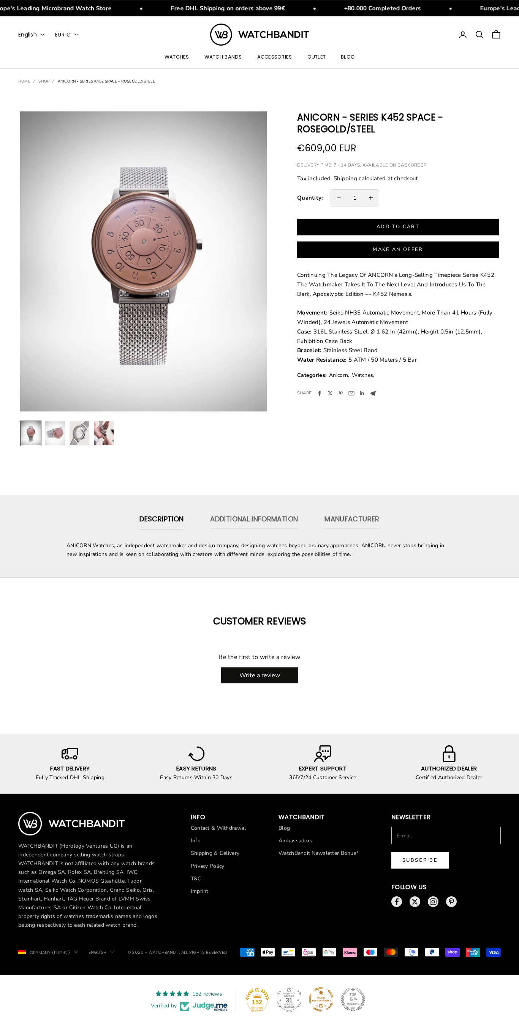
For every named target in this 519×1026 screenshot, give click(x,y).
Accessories (274, 56)
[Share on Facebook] (319, 393)
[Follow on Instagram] (433, 901)
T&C (196, 878)
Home (24, 81)
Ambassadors (295, 840)
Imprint (200, 891)
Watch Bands (223, 56)
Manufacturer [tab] (351, 519)
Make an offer (398, 249)
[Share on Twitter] (330, 393)
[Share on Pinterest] (341, 393)
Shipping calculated (360, 178)
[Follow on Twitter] (415, 901)
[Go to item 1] (30, 433)
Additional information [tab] (254, 519)
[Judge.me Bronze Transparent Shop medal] (321, 999)
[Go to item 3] (79, 433)
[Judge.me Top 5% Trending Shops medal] (353, 999)
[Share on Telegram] (373, 393)
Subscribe (420, 860)
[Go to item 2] (55, 433)
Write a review (259, 675)
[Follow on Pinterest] (451, 901)
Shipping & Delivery (215, 853)
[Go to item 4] (103, 433)
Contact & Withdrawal (218, 828)
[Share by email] (351, 393)
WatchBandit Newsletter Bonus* (318, 853)
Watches (177, 56)
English (27, 34)
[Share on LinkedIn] (362, 393)
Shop (43, 81)
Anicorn (338, 375)
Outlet (316, 56)
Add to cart (398, 226)
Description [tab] (161, 519)
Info (196, 840)
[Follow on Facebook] (396, 901)
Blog (347, 56)
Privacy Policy (208, 866)
